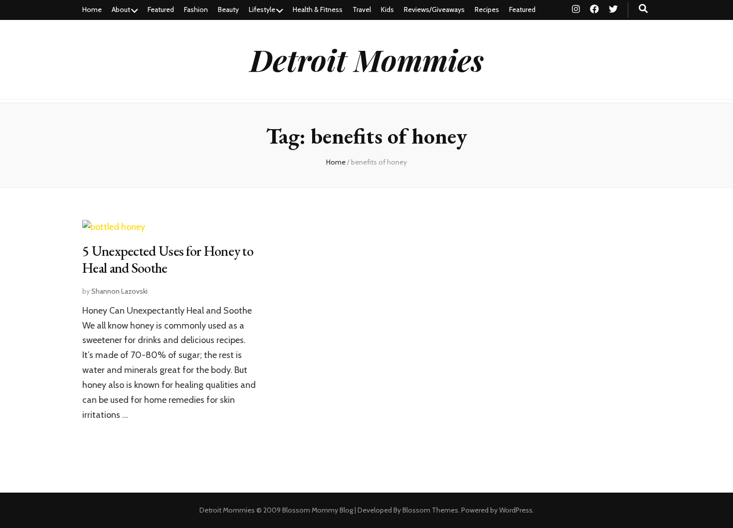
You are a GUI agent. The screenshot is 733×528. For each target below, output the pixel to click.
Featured (161, 9)
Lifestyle (262, 9)
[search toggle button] (643, 8)
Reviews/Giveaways (434, 9)
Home (92, 9)
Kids (387, 9)
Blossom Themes (430, 510)
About (121, 9)
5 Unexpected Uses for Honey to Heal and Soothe (167, 259)
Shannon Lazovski (119, 291)
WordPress (516, 510)
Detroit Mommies (367, 59)
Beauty (228, 9)
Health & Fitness (318, 9)
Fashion (196, 9)
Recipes (487, 9)
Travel (362, 9)
